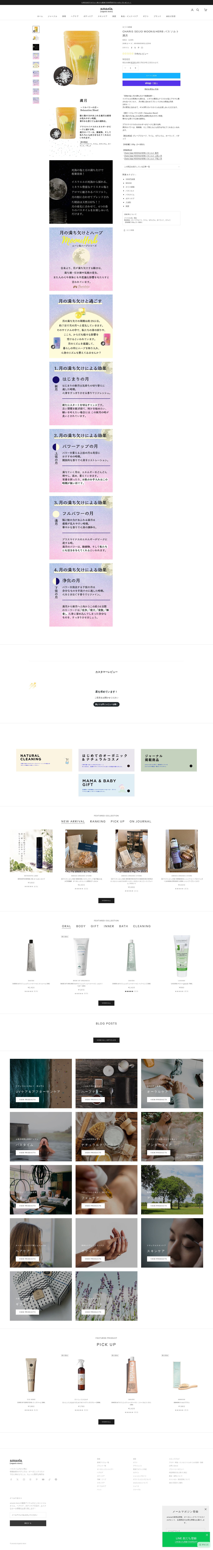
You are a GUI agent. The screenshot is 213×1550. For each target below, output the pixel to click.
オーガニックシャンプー (105, 1469)
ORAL (66, 926)
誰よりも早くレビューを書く (106, 704)
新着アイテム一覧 (103, 1462)
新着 (64, 16)
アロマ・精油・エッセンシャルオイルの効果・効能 (186, 1462)
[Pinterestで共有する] (139, 48)
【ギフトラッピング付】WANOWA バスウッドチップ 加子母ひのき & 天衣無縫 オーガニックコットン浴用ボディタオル (81, 880)
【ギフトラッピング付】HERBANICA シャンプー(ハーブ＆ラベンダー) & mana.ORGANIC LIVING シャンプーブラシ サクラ (182, 880)
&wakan (181, 1399)
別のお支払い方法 (151, 89)
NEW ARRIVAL (73, 821)
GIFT (95, 926)
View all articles (106, 1040)
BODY (81, 926)
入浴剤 (128, 202)
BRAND (129, 183)
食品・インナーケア (129, 16)
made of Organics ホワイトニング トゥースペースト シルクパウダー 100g (81, 985)
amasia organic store (81, 875)
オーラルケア (101, 1486)
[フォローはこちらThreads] (30, 1479)
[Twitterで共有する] (135, 48)
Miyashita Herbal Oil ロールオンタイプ (31, 879)
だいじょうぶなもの (81, 1399)
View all (106, 900)
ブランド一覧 (101, 1466)
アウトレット (137, 1466)
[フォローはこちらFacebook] (11, 1479)
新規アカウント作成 (139, 1469)
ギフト (146, 16)
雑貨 (114, 16)
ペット (99, 1490)
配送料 (133, 63)
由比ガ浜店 (171, 16)
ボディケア (88, 16)
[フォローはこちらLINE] (56, 1479)
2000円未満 (130, 179)
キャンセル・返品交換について (179, 1479)
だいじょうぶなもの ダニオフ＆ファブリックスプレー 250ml (81, 1402)
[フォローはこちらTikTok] (49, 1479)
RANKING (98, 821)
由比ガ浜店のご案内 (175, 1483)
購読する (28, 1523)
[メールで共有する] (142, 48)
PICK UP (118, 821)
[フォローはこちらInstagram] (24, 1479)
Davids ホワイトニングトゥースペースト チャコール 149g (31, 983)
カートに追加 (151, 75)
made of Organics (81, 980)
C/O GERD (31, 1399)
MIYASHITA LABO (31, 875)
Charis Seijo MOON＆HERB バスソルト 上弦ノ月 (143, 156)
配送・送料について (175, 1476)
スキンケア (102, 16)
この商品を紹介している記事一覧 (137, 167)
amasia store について (140, 1483)
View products (27, 1099)
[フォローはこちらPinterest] (37, 1479)
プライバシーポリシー (176, 1469)
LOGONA (181, 980)
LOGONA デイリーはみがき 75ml (181, 983)
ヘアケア (75, 16)
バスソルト (130, 191)
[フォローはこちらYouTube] (43, 1479)
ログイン (136, 1473)
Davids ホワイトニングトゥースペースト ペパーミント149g (131, 983)
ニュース (136, 1486)
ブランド (157, 16)
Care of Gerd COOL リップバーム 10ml (31, 1402)
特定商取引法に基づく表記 (178, 1473)
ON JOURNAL (141, 821)
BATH (123, 926)
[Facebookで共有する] (132, 48)
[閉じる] (207, 1535)
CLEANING (142, 926)
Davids (31, 980)
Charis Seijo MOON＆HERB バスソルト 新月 (141, 153)
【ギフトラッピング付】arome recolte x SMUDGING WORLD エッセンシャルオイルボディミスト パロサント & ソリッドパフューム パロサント (131, 881)
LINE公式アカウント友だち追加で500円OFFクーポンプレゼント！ (106, 2)
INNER (109, 926)
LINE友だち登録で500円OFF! (186, 1542)
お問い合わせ (173, 1466)
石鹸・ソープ (101, 1479)
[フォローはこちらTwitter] (17, 1479)
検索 (98, 1459)
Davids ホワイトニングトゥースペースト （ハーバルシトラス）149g (131, 1403)
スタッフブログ (174, 1459)
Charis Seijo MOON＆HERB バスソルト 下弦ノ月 (143, 159)
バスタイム (130, 195)
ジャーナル (52, 16)
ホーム (40, 16)
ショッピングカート (139, 1476)
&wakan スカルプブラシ (182, 1402)
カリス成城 (130, 187)
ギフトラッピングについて (142, 1479)
